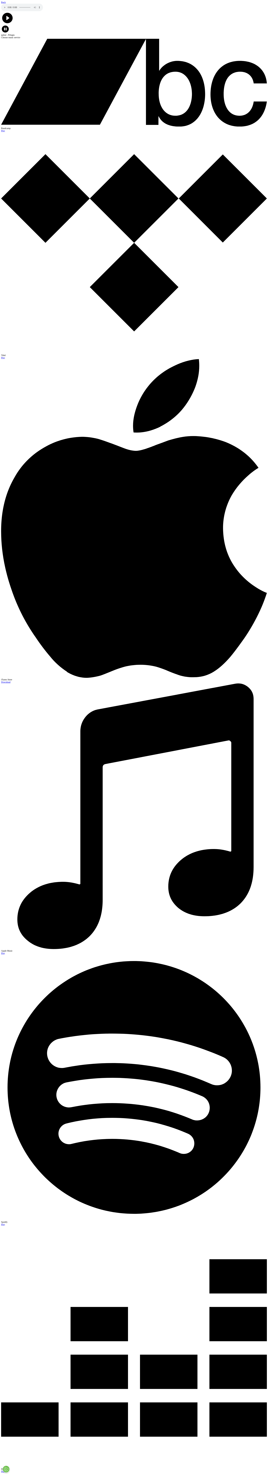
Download (5, 682)
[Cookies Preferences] (6, 1469)
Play (3, 131)
